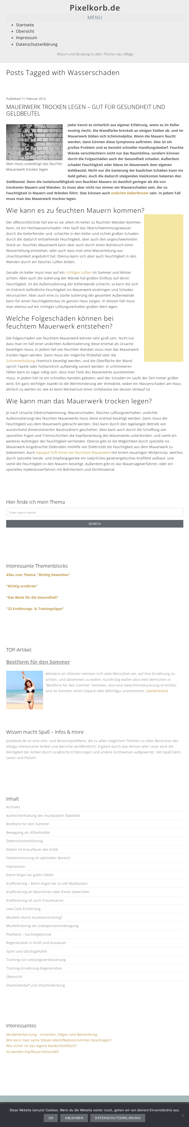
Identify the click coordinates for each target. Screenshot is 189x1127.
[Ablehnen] (182, 1115)
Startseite (25, 25)
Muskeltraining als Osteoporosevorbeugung (42, 925)
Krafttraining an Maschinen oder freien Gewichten (48, 891)
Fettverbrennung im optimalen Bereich (38, 857)
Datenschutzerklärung (37, 44)
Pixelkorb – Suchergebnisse (28, 934)
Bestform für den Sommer (27, 824)
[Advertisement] (165, 288)
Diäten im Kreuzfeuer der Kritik (32, 849)
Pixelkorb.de (95, 7)
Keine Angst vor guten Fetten (30, 874)
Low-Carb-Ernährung (23, 908)
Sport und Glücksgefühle (26, 951)
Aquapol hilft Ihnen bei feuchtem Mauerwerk (73, 452)
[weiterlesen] (157, 690)
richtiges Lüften (79, 272)
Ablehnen (74, 1118)
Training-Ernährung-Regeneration (34, 968)
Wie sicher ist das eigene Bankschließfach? (41, 1045)
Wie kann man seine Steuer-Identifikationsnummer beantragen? (59, 1040)
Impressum (26, 37)
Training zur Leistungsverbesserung (36, 959)
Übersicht (25, 31)
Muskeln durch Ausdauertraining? (34, 917)
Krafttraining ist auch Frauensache (34, 900)
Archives (13, 807)
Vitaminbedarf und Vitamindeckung (35, 985)
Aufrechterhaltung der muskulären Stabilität (43, 815)
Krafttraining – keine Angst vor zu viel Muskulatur (47, 883)
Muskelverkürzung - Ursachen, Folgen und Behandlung (51, 1034)
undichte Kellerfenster (130, 193)
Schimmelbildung (20, 360)
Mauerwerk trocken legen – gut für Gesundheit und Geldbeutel (85, 110)
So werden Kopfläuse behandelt (32, 1051)
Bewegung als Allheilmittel (28, 832)
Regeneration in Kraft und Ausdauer (36, 942)
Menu (94, 17)
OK (50, 1118)
